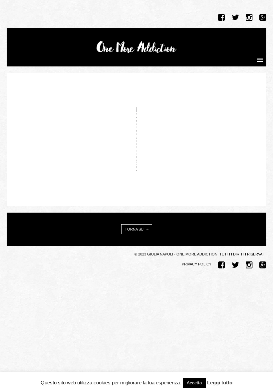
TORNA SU (134, 229)
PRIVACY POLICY (196, 264)
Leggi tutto (219, 382)
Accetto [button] (194, 382)
